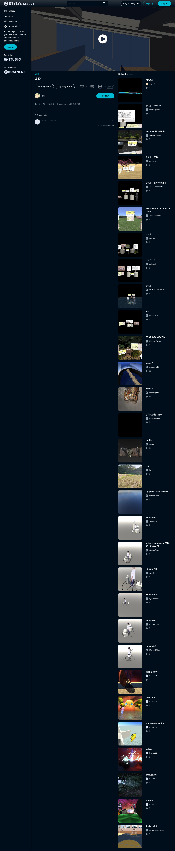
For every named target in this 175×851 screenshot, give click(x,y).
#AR (37, 74)
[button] (82, 86)
